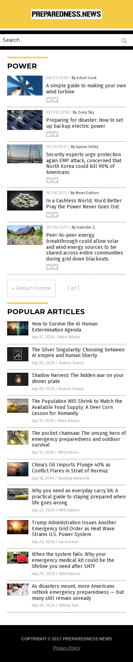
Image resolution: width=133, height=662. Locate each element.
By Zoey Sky (83, 112)
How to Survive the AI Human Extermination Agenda (65, 327)
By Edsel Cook (84, 78)
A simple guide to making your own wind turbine (86, 89)
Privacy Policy (66, 648)
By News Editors (85, 193)
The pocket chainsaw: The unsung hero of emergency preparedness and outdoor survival (79, 439)
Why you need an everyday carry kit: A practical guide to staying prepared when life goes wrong (79, 497)
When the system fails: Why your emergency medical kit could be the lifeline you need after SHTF (73, 560)
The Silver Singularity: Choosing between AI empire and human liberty (78, 353)
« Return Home (31, 288)
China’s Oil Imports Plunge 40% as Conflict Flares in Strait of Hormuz (71, 468)
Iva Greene (68, 542)
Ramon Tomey (71, 363)
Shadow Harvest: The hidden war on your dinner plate (78, 378)
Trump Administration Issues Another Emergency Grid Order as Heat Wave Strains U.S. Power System (74, 529)
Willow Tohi (69, 605)
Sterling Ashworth (73, 478)
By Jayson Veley (84, 146)
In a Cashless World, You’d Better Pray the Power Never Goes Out (84, 204)
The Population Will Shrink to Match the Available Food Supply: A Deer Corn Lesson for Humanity (77, 407)
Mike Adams (69, 337)
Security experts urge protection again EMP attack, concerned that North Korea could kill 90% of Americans (83, 163)
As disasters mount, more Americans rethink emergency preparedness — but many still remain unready (78, 592)
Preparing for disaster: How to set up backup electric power (84, 123)
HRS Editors (68, 452)
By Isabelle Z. (84, 227)
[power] (66, 17)
